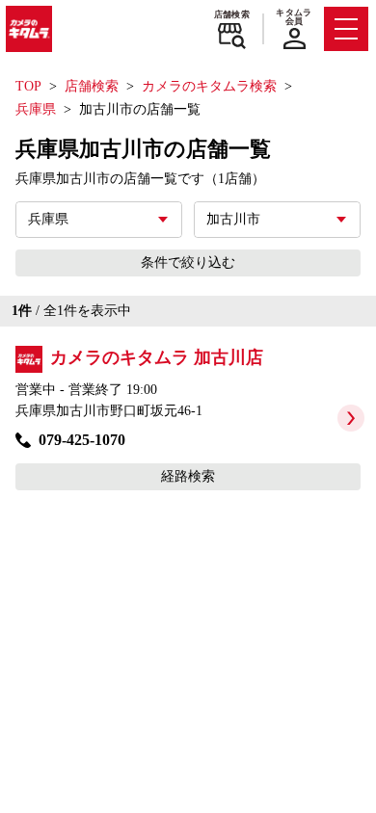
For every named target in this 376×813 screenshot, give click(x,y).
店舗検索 (232, 14)
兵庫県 (35, 109)
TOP (28, 86)
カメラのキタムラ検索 (209, 86)
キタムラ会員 (293, 17)
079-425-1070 (82, 440)
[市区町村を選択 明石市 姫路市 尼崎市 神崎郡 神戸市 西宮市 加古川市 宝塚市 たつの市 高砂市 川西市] (277, 219)
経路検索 (188, 476)
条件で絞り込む (188, 262)
